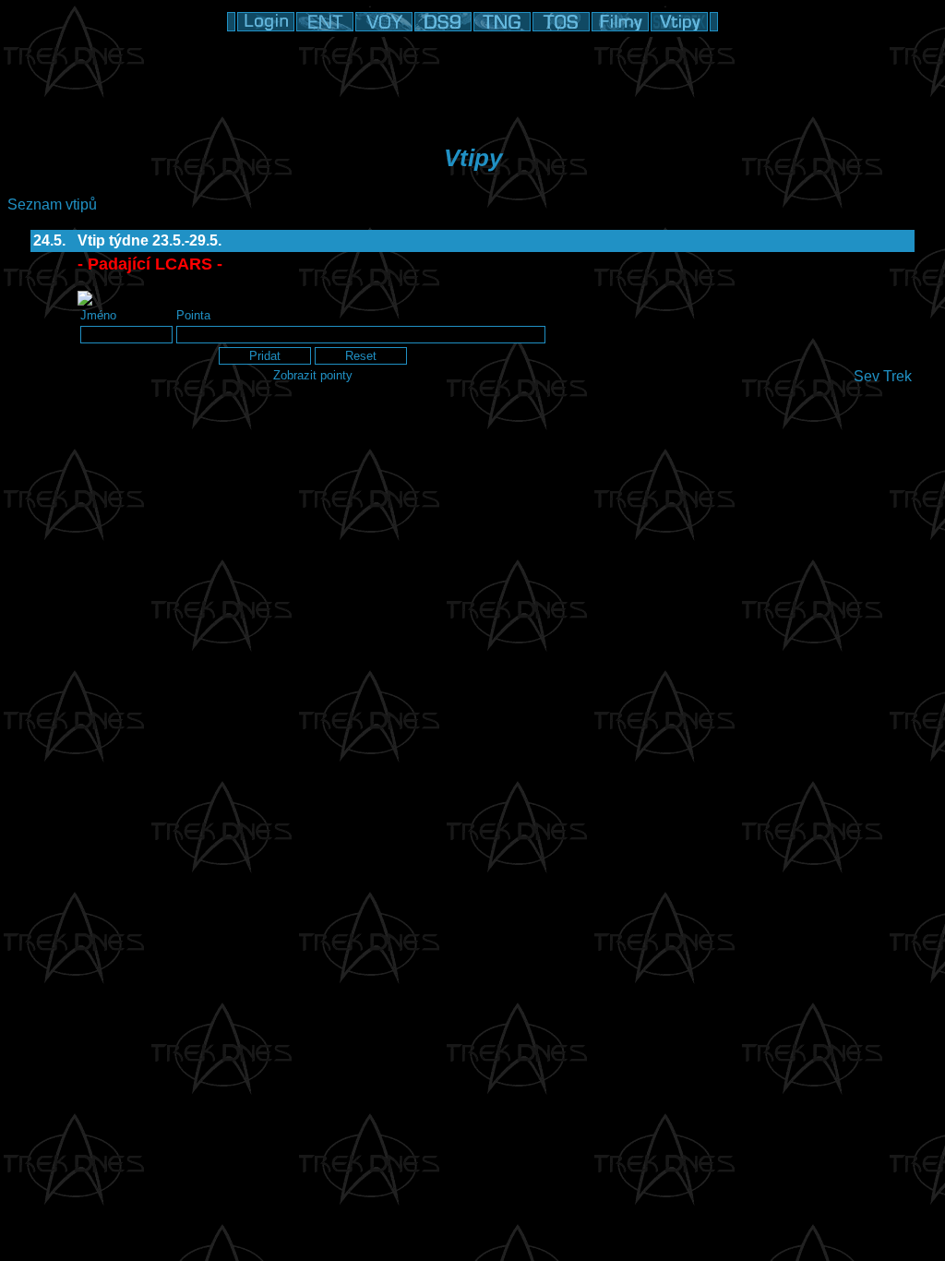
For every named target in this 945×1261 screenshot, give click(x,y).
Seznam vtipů (52, 204)
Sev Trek (883, 376)
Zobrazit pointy (313, 375)
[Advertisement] (472, 78)
